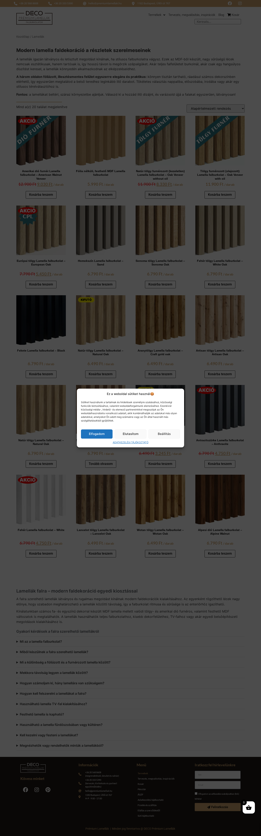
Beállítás (164, 434)
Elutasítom (130, 434)
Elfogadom (97, 434)
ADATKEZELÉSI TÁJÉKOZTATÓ (130, 442)
